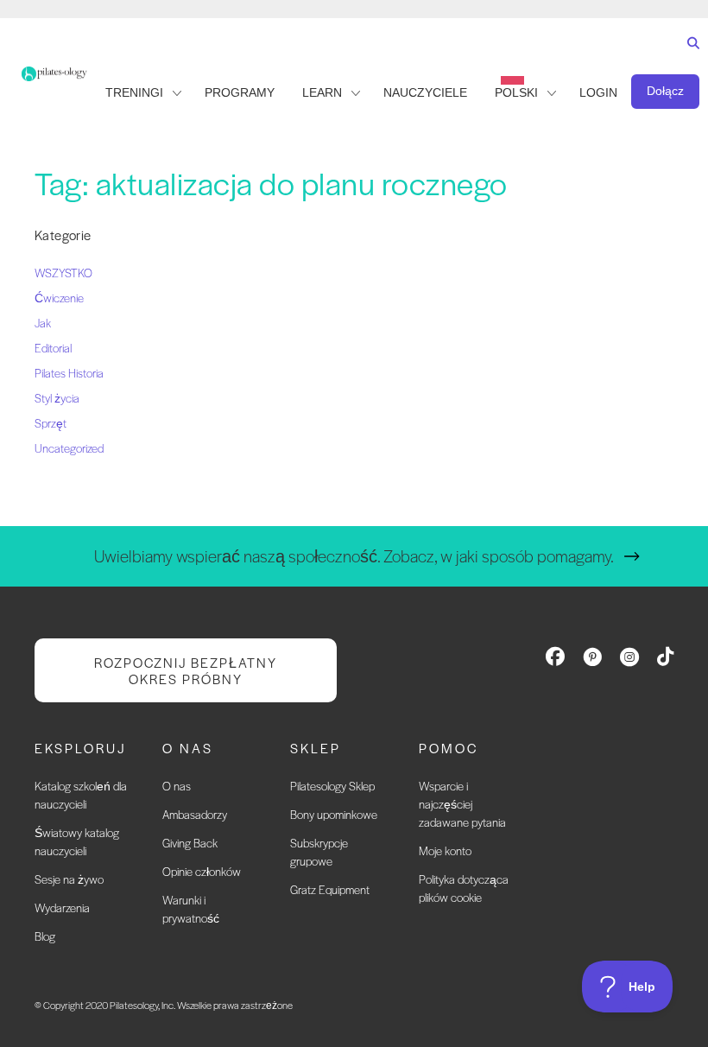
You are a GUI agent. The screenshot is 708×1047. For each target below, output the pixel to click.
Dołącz (665, 91)
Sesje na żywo (69, 879)
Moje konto (445, 850)
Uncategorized (69, 448)
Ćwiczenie (59, 297)
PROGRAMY (240, 92)
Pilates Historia (69, 373)
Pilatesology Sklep (332, 785)
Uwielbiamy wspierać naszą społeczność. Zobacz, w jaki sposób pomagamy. (354, 556)
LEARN (322, 92)
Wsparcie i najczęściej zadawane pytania (462, 803)
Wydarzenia (62, 907)
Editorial (53, 347)
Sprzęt (50, 423)
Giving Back (190, 842)
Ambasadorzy (194, 814)
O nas (176, 785)
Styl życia (57, 398)
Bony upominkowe (333, 814)
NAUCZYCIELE (425, 92)
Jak (43, 322)
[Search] (689, 59)
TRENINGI (134, 92)
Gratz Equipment (330, 889)
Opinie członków (201, 871)
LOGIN (598, 92)
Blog (45, 936)
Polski (516, 92)
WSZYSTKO (63, 272)
